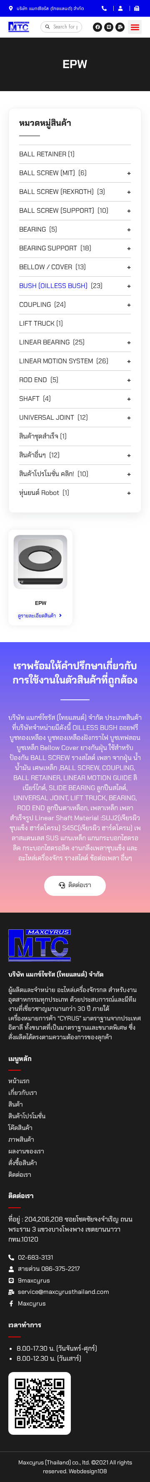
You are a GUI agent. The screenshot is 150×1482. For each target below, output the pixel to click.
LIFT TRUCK (37, 323)
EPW (40, 603)
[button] (135, 27)
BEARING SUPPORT (48, 248)
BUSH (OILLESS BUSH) (53, 285)
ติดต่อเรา (19, 1175)
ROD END (33, 379)
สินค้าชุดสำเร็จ (38, 436)
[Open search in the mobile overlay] (61, 26)
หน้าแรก (19, 1081)
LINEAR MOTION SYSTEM (56, 361)
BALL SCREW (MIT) (47, 172)
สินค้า (15, 1104)
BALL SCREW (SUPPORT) (56, 210)
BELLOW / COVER (45, 267)
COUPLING (35, 304)
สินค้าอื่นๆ (32, 455)
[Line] (108, 27)
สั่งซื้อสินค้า (22, 1163)
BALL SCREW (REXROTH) (56, 191)
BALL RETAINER (42, 154)
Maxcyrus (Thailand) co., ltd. (54, 1462)
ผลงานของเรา (26, 1151)
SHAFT (29, 398)
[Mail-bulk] (120, 27)
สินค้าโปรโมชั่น (26, 1116)
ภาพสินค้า (21, 1139)
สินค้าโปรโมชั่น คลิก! (46, 473)
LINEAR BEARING (44, 342)
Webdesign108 (88, 1471)
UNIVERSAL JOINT (46, 417)
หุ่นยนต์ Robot (39, 492)
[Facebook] (97, 27)
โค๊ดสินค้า (20, 1128)
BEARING (32, 229)
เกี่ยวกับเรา (22, 1093)
